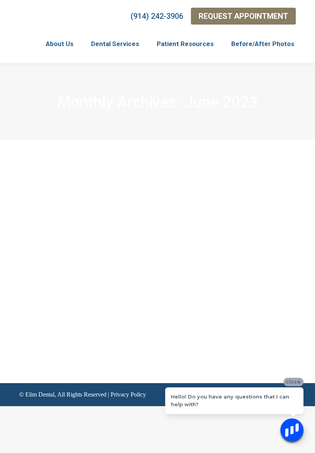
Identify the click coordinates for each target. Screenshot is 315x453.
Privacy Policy (128, 394)
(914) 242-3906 (157, 16)
